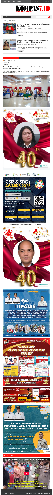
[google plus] (48, 1)
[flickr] (40, 1)
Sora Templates (33, 493)
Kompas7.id (6, 62)
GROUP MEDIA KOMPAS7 (9, 60)
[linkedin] (46, 1)
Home (5, 1)
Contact (13, 1)
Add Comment (38, 28)
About (9, 1)
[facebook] (32, 1)
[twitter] (35, 1)
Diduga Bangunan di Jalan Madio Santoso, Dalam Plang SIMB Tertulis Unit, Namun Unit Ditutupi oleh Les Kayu (33, 41)
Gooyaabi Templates (46, 493)
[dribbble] (43, 1)
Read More (20, 35)
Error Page (19, 1)
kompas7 (6, 64)
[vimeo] (37, 1)
